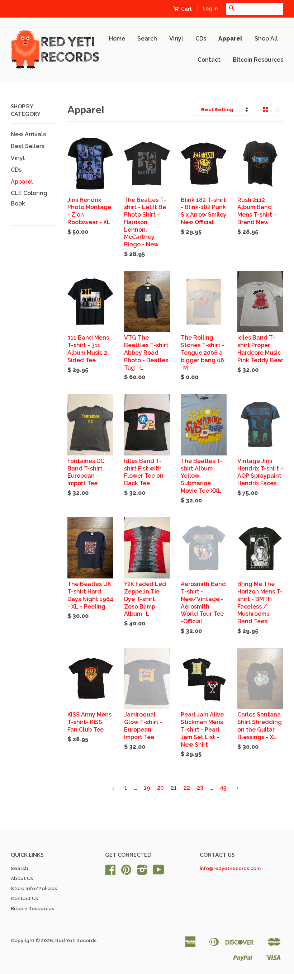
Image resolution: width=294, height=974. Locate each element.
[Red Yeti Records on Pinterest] (126, 872)
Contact (209, 59)
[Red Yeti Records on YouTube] (158, 872)
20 (160, 787)
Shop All (266, 38)
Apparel (230, 38)
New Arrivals (28, 134)
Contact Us (24, 898)
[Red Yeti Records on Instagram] (142, 872)
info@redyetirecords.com (230, 868)
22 (187, 787)
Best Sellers (27, 146)
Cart (186, 9)
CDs (200, 38)
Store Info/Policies (34, 888)
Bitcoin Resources (258, 59)
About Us (22, 878)
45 (223, 787)
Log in (210, 8)
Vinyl (176, 38)
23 (200, 787)
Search (147, 38)
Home (117, 38)
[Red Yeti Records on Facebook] (110, 872)
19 (147, 787)
